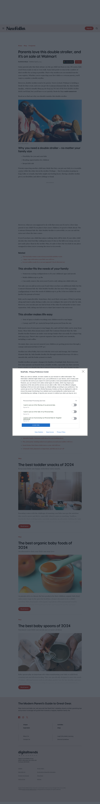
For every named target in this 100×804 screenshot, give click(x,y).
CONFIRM (36, 425)
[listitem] (50, 401)
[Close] (84, 372)
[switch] (74, 405)
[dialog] (50, 402)
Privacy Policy (61, 432)
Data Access (50, 432)
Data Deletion (39, 432)
